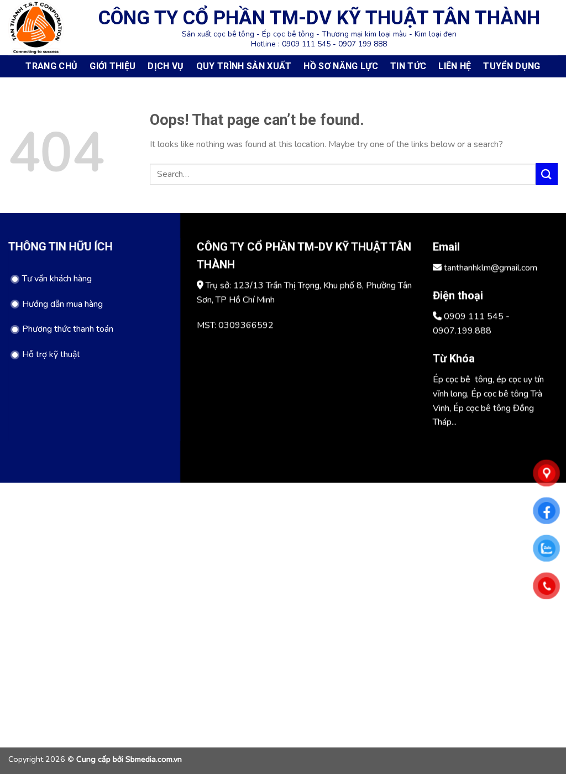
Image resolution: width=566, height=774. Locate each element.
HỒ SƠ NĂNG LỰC (340, 66)
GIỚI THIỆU (112, 66)
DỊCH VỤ (166, 66)
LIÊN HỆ (454, 66)
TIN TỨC (408, 66)
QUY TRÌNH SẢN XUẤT (244, 66)
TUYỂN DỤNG (511, 66)
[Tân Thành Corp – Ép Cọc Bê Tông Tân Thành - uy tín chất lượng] (36, 27)
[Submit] (547, 174)
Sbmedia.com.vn (153, 759)
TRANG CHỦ (51, 66)
